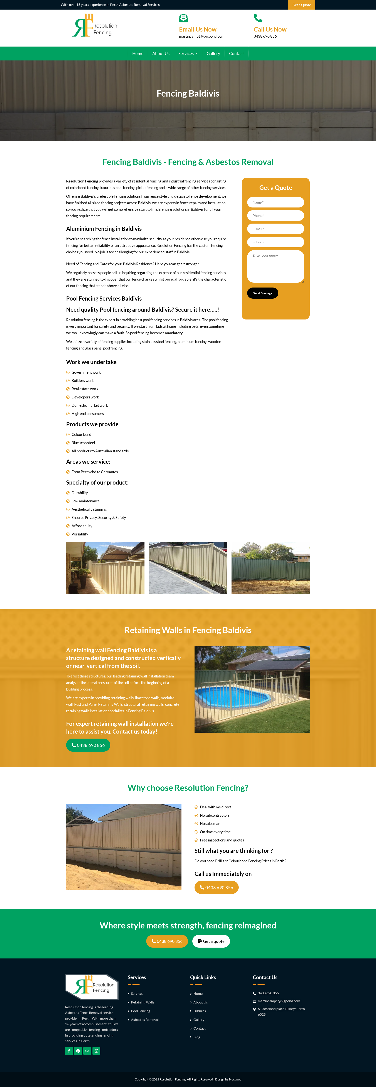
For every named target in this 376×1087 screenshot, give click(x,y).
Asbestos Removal (145, 1019)
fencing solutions (173, 209)
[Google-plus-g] (87, 1051)
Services (186, 53)
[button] (188, 53)
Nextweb (235, 1079)
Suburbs (199, 1011)
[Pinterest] (78, 1051)
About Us (161, 53)
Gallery (213, 53)
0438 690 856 (265, 36)
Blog (196, 1037)
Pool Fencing (140, 1011)
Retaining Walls (142, 1002)
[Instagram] (96, 1051)
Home (137, 53)
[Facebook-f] (69, 1051)
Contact (236, 53)
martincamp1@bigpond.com (201, 36)
